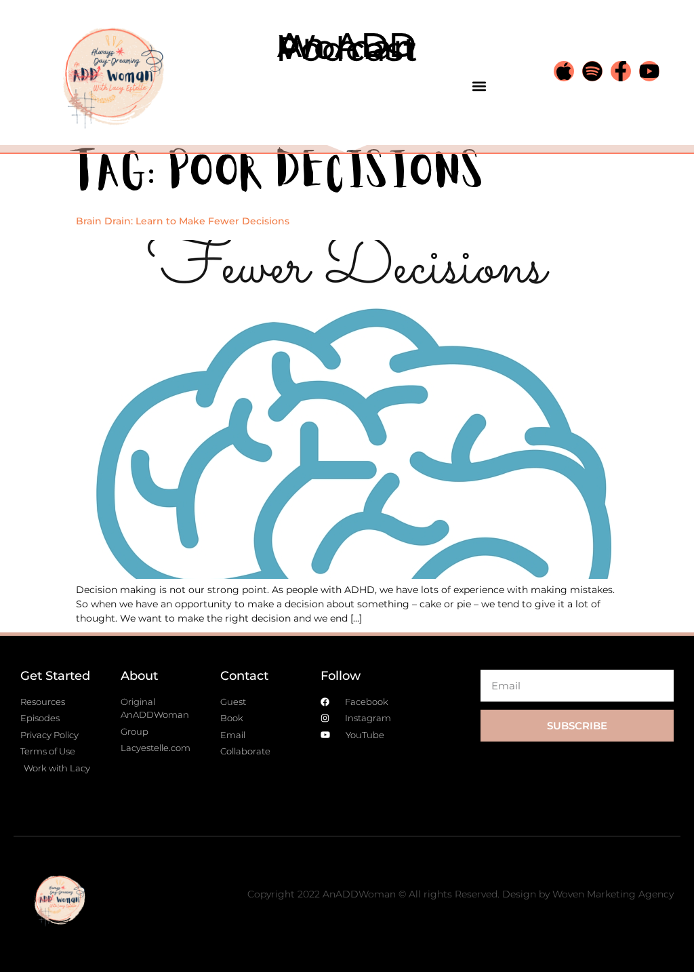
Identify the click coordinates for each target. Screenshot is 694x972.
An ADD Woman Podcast (347, 47)
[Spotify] (592, 71)
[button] (479, 86)
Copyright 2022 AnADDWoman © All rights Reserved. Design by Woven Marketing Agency (460, 894)
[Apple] (564, 71)
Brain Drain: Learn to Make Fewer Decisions (182, 221)
